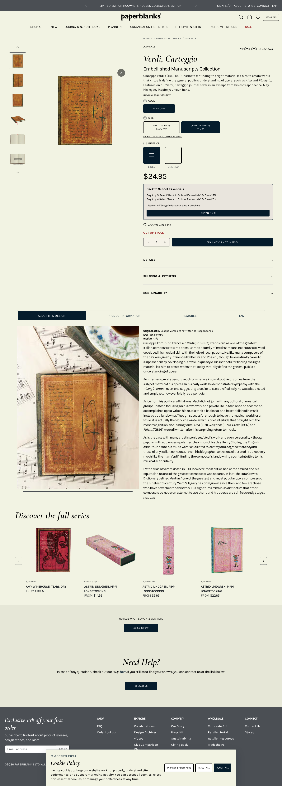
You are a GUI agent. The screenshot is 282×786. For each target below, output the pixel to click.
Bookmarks (149, 581)
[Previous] (86, 6)
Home (146, 38)
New (54, 27)
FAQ (99, 726)
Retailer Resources (221, 738)
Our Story (177, 726)
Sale (248, 27)
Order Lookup (106, 732)
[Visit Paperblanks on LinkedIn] (256, 767)
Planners (115, 27)
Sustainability (181, 738)
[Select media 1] (17, 60)
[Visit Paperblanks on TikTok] (241, 767)
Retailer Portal (218, 732)
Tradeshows (216, 744)
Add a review (141, 628)
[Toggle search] (241, 17)
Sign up (63, 749)
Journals (190, 38)
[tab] (52, 315)
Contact (263, 5)
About (238, 5)
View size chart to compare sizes (162, 136)
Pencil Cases (91, 581)
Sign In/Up (224, 5)
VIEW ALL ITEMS (208, 213)
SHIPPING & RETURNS (159, 276)
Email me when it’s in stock (222, 242)
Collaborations (144, 726)
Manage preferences (179, 767)
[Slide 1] (78, 491)
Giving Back (179, 744)
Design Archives (145, 732)
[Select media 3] (17, 100)
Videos (138, 738)
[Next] (196, 6)
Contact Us (141, 686)
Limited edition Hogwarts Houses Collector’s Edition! (141, 5)
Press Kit (177, 732)
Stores (249, 5)
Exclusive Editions (223, 27)
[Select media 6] (17, 158)
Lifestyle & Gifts (188, 27)
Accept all (223, 767)
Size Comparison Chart (146, 747)
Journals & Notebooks (82, 27)
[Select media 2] (17, 80)
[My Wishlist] (258, 17)
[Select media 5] (17, 139)
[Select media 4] (17, 119)
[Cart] (249, 17)
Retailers (271, 17)
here (123, 672)
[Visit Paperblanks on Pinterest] (271, 767)
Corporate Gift (218, 726)
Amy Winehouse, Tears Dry (46, 586)
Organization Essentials (149, 27)
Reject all (204, 767)
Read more (149, 498)
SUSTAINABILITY (155, 293)
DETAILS (149, 259)
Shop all (36, 27)
